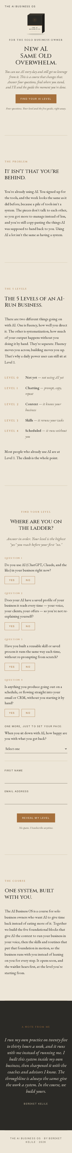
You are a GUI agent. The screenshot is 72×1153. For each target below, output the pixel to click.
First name (14, 770)
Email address (17, 791)
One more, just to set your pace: (33, 726)
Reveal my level (36, 817)
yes (12, 580)
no (28, 580)
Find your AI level (36, 98)
